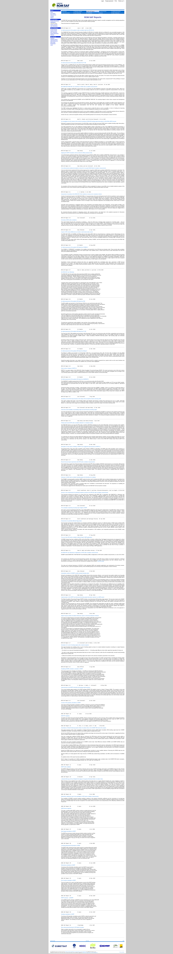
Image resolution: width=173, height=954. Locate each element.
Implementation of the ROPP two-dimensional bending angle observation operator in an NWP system (82, 597)
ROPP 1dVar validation (66, 766)
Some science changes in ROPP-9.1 (69, 368)
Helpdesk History (54, 39)
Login (102, 1)
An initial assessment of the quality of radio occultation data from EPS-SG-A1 (77, 30)
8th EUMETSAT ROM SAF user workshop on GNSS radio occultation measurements (79, 86)
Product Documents (54, 20)
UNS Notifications (54, 40)
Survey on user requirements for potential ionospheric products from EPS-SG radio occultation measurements (84, 492)
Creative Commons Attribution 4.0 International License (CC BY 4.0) (75, 951)
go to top (87, 940)
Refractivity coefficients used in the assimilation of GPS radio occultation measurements (80, 796)
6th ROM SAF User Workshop (67, 272)
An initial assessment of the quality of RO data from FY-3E (73, 62)
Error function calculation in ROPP (68, 880)
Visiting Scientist (53, 24)
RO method (52, 13)
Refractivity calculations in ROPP (68, 865)
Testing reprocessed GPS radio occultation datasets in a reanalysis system (77, 422)
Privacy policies (121, 952)
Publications (53, 22)
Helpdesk (52, 38)
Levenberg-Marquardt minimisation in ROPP (70, 845)
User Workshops (54, 26)
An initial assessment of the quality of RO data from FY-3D (73, 331)
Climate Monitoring (54, 33)
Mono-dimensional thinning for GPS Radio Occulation (72, 927)
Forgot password (109, 1)
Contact (52, 16)
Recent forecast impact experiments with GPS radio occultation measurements (78, 461)
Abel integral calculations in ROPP (68, 831)
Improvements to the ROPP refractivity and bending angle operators (75, 687)
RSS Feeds (52, 42)
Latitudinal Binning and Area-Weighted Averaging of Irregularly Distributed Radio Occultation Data (82, 778)
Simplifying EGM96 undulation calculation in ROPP (72, 668)
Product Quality (53, 30)
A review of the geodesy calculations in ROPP (71, 702)
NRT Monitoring (53, 32)
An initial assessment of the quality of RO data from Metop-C (74, 350)
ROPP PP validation (65, 715)
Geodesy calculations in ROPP (67, 914)
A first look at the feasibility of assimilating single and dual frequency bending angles (79, 409)
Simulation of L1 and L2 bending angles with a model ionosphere (75, 645)
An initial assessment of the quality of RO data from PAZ (73, 301)
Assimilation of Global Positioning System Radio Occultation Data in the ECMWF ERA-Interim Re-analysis (83, 727)
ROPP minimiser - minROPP (67, 897)
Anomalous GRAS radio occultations (69, 219)
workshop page (100, 561)
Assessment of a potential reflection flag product (71, 520)
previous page (52, 940)
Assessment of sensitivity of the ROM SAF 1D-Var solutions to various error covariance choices (81, 194)
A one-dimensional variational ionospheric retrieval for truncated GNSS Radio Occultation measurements (83, 168)
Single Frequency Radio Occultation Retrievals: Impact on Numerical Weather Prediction (80, 615)
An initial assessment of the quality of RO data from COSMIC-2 (74, 247)
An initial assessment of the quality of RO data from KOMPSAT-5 (75, 379)
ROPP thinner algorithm (66, 808)
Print (116, 1)
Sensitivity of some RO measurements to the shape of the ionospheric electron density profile (81, 398)
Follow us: (120, 1)
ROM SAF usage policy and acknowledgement (90, 952)
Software (52, 34)
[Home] (61, 8)
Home (51, 12)
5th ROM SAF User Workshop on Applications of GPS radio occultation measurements (79, 552)
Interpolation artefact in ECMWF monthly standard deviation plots (75, 573)
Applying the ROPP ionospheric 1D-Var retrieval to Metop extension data (76, 152)
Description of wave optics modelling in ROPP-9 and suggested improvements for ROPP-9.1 (80, 446)
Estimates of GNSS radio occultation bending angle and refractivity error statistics (78, 477)
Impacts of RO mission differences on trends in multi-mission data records (77, 231)
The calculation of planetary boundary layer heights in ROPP (74, 507)
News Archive (53, 14)
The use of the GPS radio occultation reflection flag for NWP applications (76, 537)
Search (51, 17)
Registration (53, 43)
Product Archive (53, 29)
